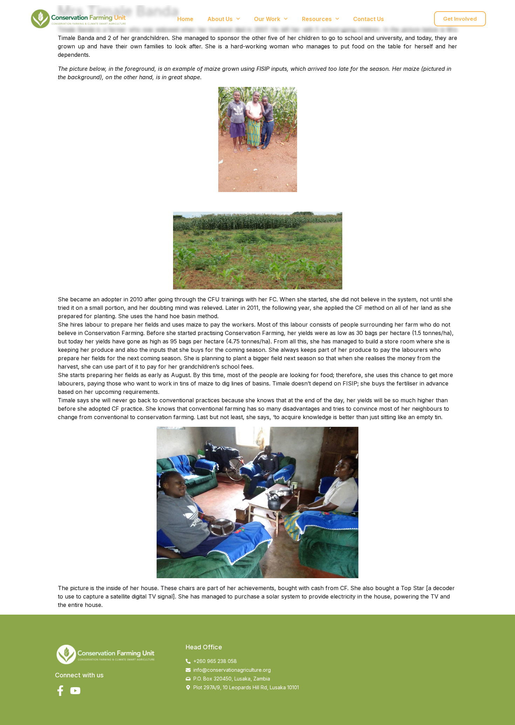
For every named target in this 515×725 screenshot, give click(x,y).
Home (185, 18)
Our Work (267, 18)
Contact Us (368, 18)
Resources (317, 18)
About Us (220, 18)
